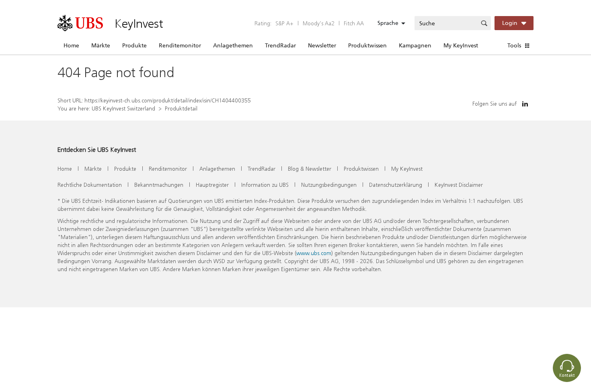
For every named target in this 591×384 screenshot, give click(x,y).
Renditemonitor (180, 45)
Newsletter (322, 45)
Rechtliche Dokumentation (89, 184)
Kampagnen (415, 45)
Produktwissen (367, 45)
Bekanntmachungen (158, 184)
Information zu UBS (265, 184)
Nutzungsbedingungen (329, 184)
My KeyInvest (460, 45)
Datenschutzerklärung (395, 184)
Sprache (388, 23)
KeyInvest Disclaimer (459, 184)
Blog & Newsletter (309, 168)
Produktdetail (181, 108)
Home (71, 45)
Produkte (134, 45)
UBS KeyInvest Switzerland (123, 108)
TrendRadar (280, 45)
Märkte (100, 45)
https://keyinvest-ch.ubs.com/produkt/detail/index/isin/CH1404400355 (167, 100)
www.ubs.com (313, 253)
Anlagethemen (233, 45)
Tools (514, 45)
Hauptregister (212, 184)
